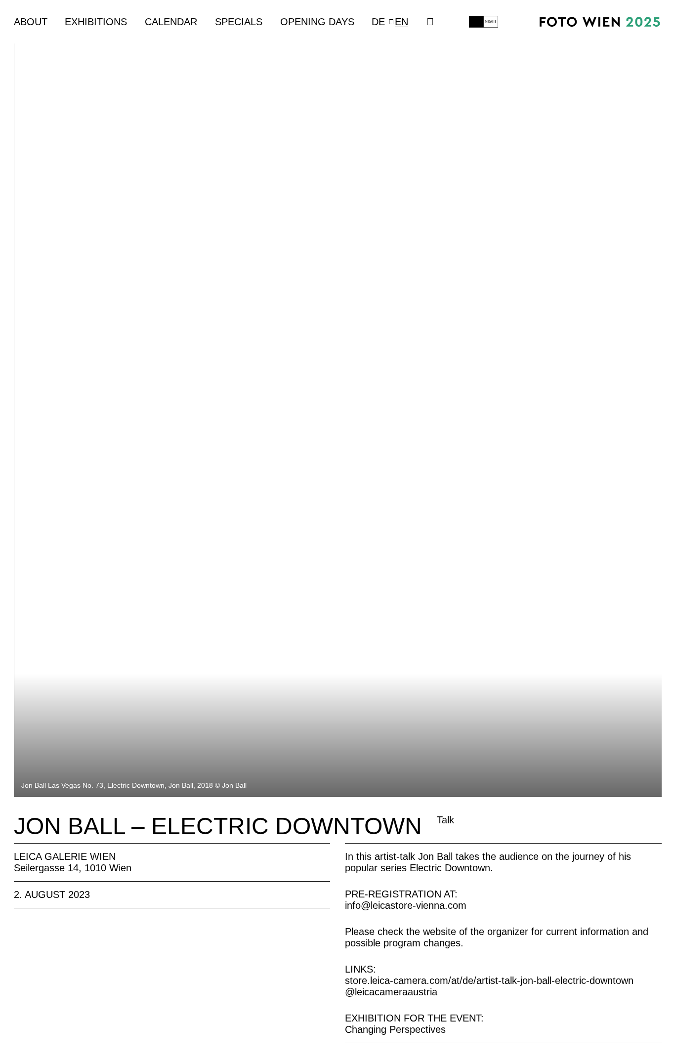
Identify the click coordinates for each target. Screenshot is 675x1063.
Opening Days (317, 21)
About (30, 21)
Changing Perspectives (395, 1029)
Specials (238, 21)
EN (401, 21)
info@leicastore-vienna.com (405, 905)
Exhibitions (96, 21)
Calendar (171, 21)
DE (378, 21)
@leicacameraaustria (391, 991)
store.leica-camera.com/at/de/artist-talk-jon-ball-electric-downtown (489, 980)
